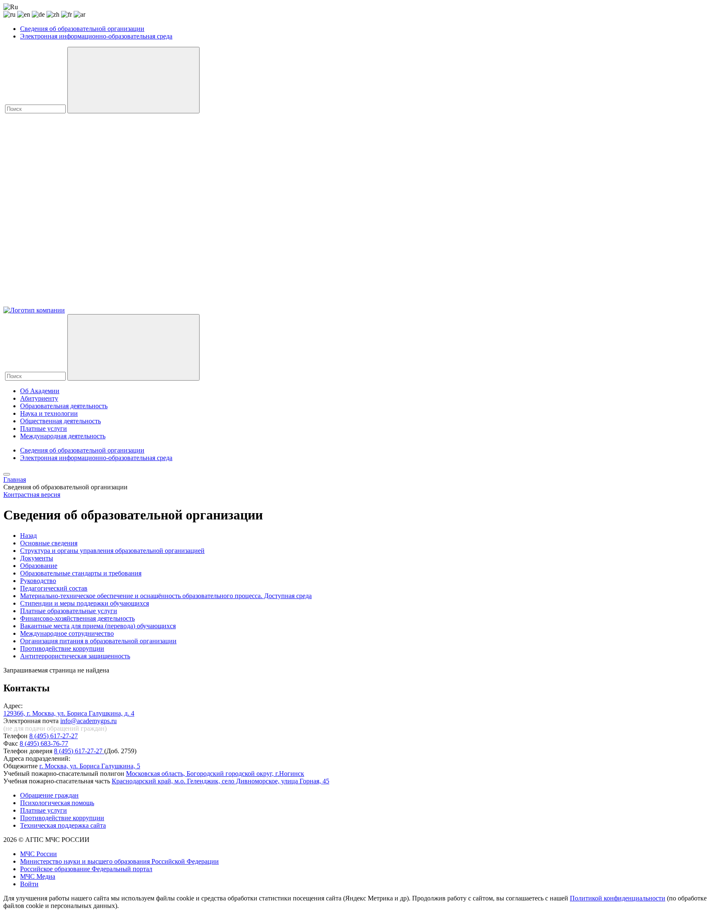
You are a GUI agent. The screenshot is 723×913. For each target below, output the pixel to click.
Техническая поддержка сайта (63, 825)
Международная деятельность (62, 436)
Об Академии (39, 390)
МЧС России (38, 853)
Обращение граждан (49, 795)
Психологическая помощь (57, 802)
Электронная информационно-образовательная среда (96, 36)
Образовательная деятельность (64, 405)
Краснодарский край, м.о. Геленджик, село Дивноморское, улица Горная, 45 (220, 781)
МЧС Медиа (37, 876)
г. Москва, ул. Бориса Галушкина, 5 (89, 766)
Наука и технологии (49, 413)
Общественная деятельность (60, 421)
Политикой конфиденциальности (617, 898)
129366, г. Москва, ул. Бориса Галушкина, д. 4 (68, 713)
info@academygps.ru (88, 720)
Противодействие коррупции (62, 817)
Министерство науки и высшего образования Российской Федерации (119, 861)
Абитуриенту (39, 398)
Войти (29, 883)
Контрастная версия (31, 494)
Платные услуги (43, 428)
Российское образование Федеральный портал (86, 868)
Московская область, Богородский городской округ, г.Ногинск (215, 773)
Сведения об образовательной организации (82, 28)
